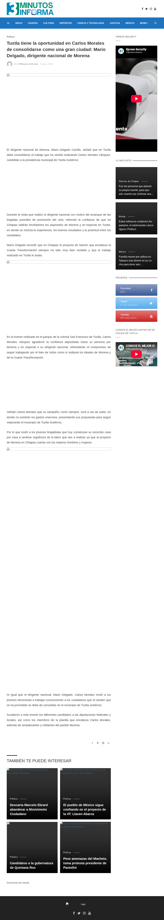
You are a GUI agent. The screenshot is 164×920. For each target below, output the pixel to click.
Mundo (122, 216)
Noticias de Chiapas (129, 181)
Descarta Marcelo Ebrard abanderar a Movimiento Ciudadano (29, 809)
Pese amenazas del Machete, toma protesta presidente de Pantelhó (85, 863)
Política (10, 37)
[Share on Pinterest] (103, 743)
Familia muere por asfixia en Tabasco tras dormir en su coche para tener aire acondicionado (135, 260)
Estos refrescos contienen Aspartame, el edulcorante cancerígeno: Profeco (136, 225)
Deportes (66, 23)
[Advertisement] (59, 189)
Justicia (115, 23)
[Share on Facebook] (92, 743)
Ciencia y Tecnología (90, 23)
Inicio (18, 23)
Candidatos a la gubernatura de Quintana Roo (31, 865)
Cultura (48, 23)
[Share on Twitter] (97, 743)
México (130, 23)
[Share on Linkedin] (108, 743)
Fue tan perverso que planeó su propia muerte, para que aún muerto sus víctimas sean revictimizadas (135, 190)
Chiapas (33, 23)
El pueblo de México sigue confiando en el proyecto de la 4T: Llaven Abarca (84, 809)
